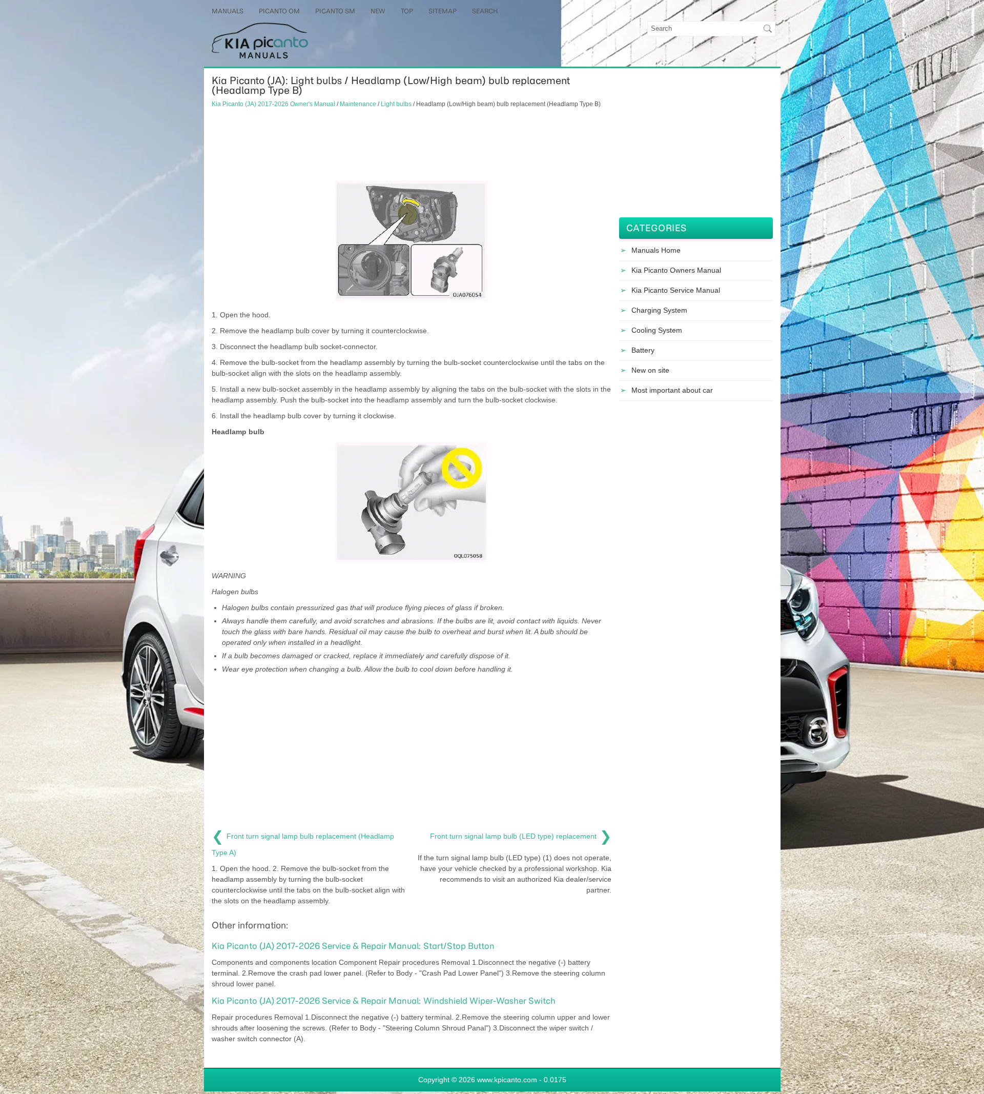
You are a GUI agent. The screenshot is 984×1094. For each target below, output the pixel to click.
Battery (642, 350)
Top (407, 11)
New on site (650, 370)
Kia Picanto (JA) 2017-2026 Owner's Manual (273, 103)
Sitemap (442, 11)
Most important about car (672, 390)
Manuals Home (656, 250)
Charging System (659, 310)
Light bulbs (396, 103)
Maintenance (358, 103)
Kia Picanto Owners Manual (676, 270)
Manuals (227, 11)
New (378, 11)
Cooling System (656, 330)
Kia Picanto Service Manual (675, 290)
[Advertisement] (411, 144)
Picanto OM (279, 11)
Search (485, 11)
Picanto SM (335, 11)
